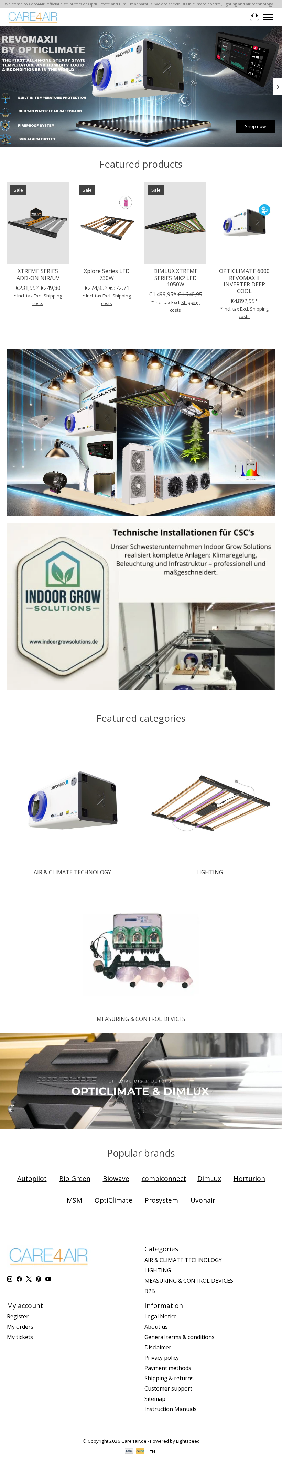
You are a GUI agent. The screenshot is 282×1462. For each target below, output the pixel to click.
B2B (149, 1291)
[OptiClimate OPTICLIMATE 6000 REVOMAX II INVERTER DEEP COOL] (244, 223)
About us (156, 1326)
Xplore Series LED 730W (107, 274)
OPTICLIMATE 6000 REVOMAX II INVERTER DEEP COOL (244, 281)
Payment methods (167, 1368)
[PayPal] (140, 1451)
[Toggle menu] (268, 17)
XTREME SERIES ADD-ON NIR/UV (38, 274)
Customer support (168, 1388)
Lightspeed (188, 1441)
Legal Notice (160, 1316)
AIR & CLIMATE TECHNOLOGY (72, 872)
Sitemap (154, 1399)
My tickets (20, 1337)
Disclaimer (157, 1347)
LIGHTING (209, 872)
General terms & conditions (179, 1337)
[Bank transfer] (129, 1451)
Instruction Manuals (170, 1409)
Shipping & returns (169, 1378)
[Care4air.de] (33, 17)
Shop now (26, 126)
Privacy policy (161, 1357)
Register (18, 1316)
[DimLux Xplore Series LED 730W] (107, 223)
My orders (20, 1326)
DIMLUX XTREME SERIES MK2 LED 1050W (175, 277)
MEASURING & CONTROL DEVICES (141, 1019)
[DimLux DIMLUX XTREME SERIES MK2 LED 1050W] (175, 223)
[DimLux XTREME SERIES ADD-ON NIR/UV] (38, 223)
